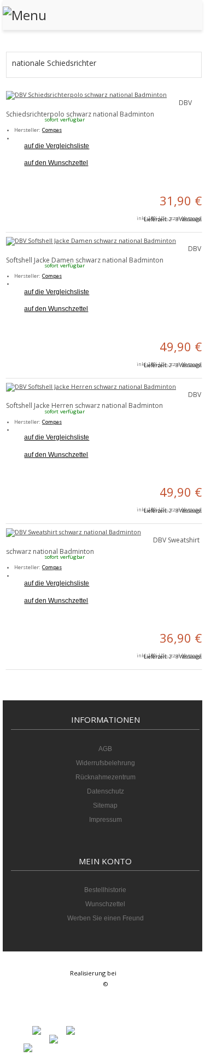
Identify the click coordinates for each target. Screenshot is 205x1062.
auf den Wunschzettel (56, 163)
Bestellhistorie (105, 890)
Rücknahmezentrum (105, 777)
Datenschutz (105, 791)
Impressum (105, 819)
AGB (105, 749)
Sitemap (105, 805)
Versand (192, 218)
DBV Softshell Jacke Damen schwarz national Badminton (103, 254)
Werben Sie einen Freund (105, 918)
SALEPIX (129, 973)
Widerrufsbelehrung (105, 763)
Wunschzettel (105, 904)
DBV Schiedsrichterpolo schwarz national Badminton (99, 108)
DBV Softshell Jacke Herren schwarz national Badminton (103, 400)
